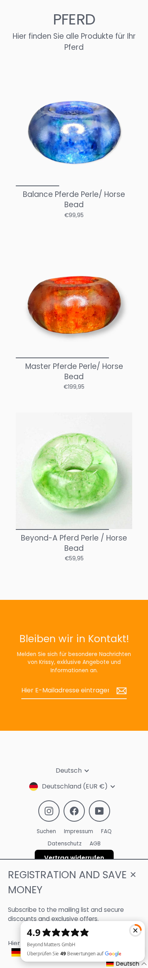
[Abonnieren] (120, 691)
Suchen (46, 831)
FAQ (106, 831)
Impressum (78, 831)
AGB (95, 843)
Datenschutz (65, 843)
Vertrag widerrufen (74, 858)
